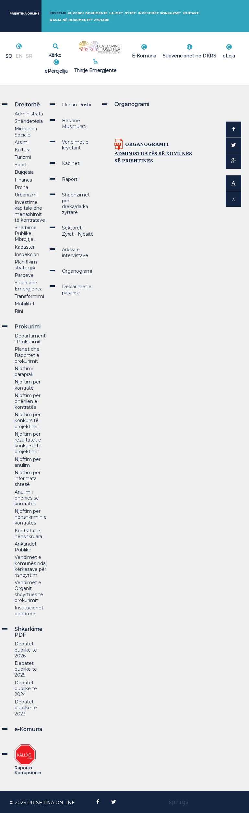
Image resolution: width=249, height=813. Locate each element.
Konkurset (170, 13)
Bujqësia (24, 172)
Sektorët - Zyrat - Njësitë (78, 231)
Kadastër (25, 247)
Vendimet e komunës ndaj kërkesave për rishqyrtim (31, 566)
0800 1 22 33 (109, 62)
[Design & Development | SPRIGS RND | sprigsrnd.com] (178, 803)
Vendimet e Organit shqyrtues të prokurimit (29, 591)
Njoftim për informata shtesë (28, 478)
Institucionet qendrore (29, 611)
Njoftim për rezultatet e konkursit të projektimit (28, 443)
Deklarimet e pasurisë (76, 289)
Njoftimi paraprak (24, 371)
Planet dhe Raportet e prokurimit (27, 355)
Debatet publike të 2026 (26, 649)
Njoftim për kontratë (28, 385)
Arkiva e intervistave (75, 252)
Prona (21, 187)
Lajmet (116, 13)
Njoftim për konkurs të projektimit (28, 420)
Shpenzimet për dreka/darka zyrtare (76, 204)
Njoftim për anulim (28, 462)
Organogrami (77, 271)
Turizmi (23, 157)
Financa (23, 180)
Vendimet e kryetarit (75, 145)
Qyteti (130, 13)
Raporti (70, 179)
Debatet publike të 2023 (26, 707)
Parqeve (24, 275)
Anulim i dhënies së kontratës (27, 498)
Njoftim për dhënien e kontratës (28, 401)
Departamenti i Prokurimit (31, 339)
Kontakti (191, 13)
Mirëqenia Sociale (26, 131)
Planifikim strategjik (26, 265)
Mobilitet (25, 304)
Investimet (148, 13)
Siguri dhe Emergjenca (28, 285)
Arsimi (22, 142)
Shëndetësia (29, 121)
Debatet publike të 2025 (26, 669)
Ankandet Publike (26, 547)
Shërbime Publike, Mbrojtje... (26, 233)
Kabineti (71, 163)
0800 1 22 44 (110, 69)
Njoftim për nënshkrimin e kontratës (31, 517)
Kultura (22, 150)
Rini (19, 311)
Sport (21, 165)
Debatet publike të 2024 (26, 688)
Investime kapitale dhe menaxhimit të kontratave (30, 211)
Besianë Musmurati (74, 123)
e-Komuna (28, 729)
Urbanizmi (26, 195)
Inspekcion (27, 254)
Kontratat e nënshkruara (28, 533)
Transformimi (29, 296)
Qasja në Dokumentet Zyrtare (79, 20)
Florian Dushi (76, 105)
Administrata (29, 114)
